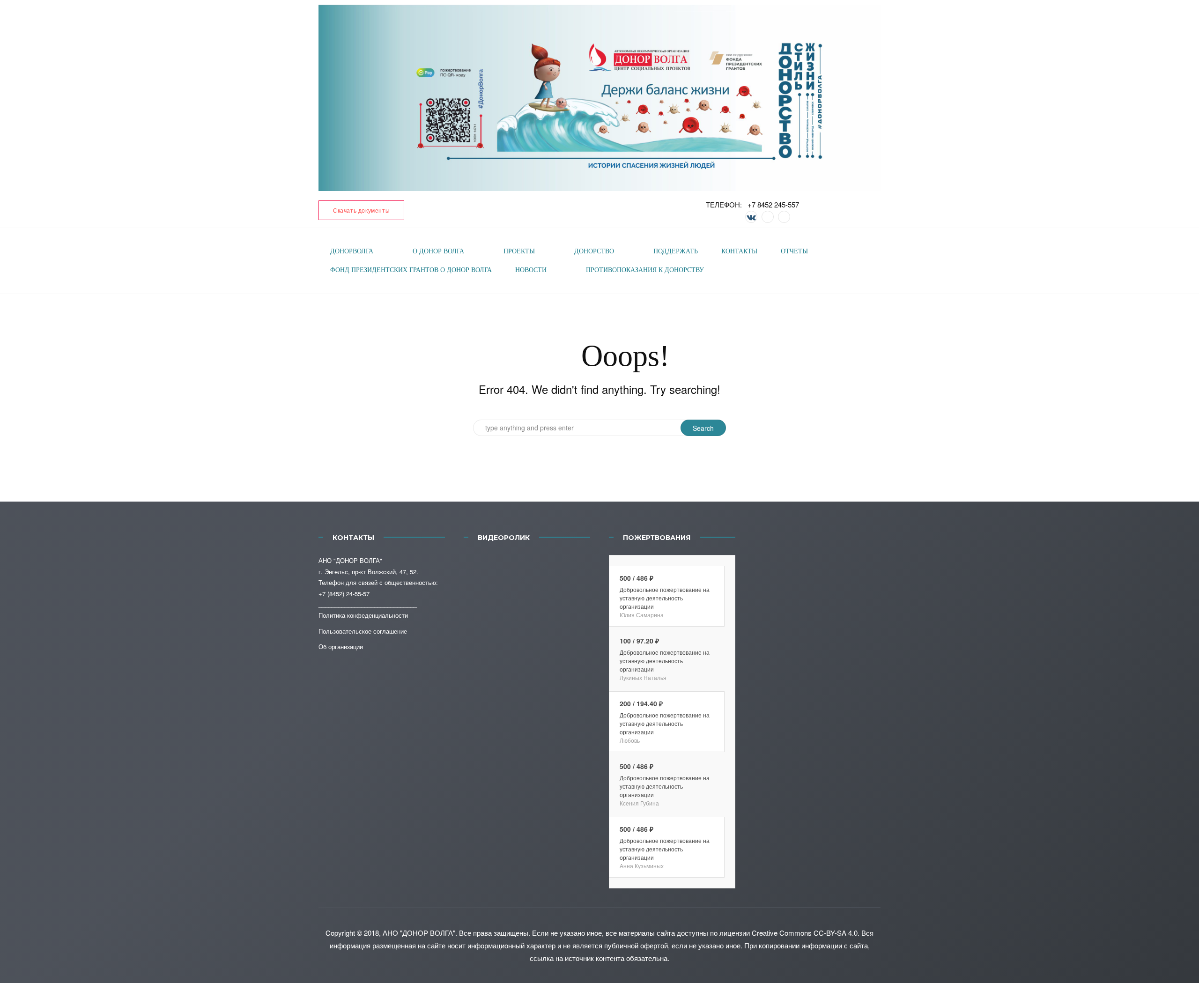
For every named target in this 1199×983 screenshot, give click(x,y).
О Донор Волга (438, 251)
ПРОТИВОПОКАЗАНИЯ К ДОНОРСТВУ (645, 269)
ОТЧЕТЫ (794, 251)
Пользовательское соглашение (362, 631)
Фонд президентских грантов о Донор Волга (411, 269)
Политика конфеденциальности (363, 615)
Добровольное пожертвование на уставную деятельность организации (665, 597)
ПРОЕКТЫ (519, 251)
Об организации (340, 646)
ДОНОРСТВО (594, 251)
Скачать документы (361, 210)
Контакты (739, 251)
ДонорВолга (351, 251)
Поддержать (675, 251)
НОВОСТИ (531, 269)
